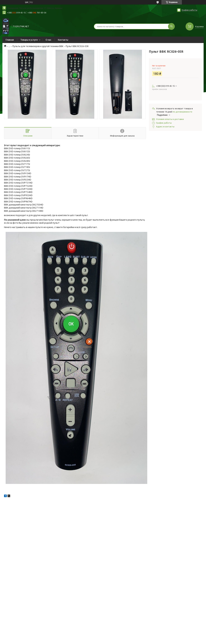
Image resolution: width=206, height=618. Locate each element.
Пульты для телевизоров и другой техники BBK (37, 46)
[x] (9, 496)
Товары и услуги (29, 40)
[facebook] (5, 496)
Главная (10, 40)
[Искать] (171, 26)
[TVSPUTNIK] (5, 26)
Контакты (63, 40)
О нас (48, 40)
